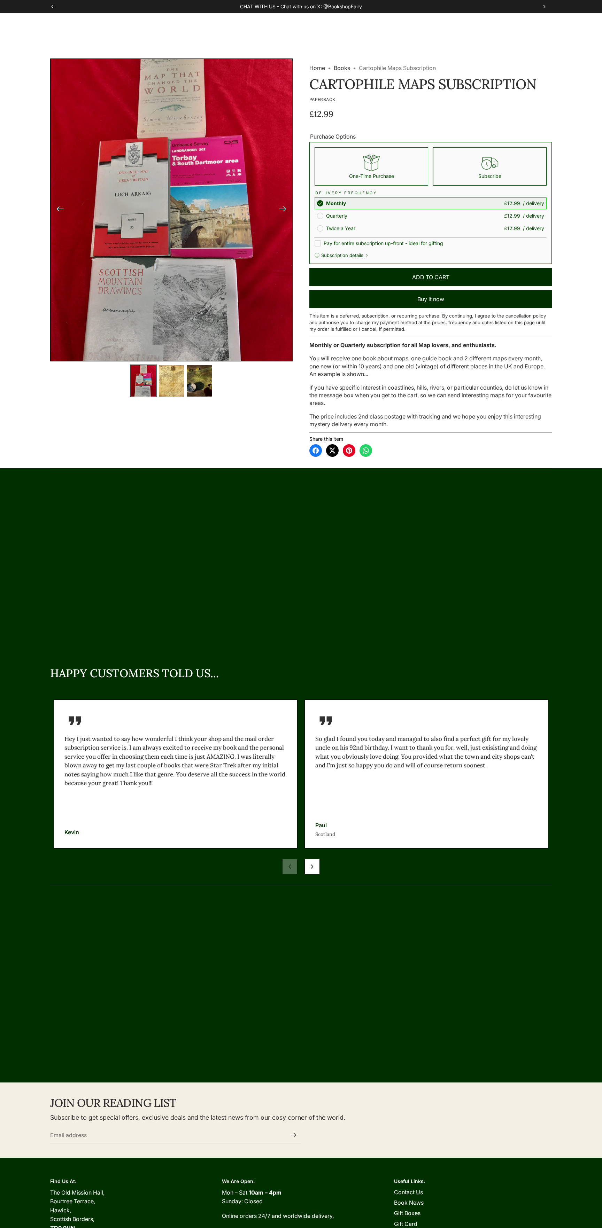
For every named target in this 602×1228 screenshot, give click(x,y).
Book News (409, 1202)
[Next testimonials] (312, 866)
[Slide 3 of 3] (199, 381)
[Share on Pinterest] (349, 450)
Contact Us (408, 1192)
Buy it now (430, 299)
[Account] (529, 23)
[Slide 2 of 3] (171, 381)
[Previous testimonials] (290, 866)
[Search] (514, 23)
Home (317, 67)
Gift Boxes (407, 1213)
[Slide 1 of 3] (143, 381)
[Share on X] (332, 450)
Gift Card (405, 1223)
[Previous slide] (58, 210)
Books (342, 67)
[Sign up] (293, 1135)
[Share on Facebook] (315, 450)
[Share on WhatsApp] (366, 450)
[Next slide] (285, 210)
